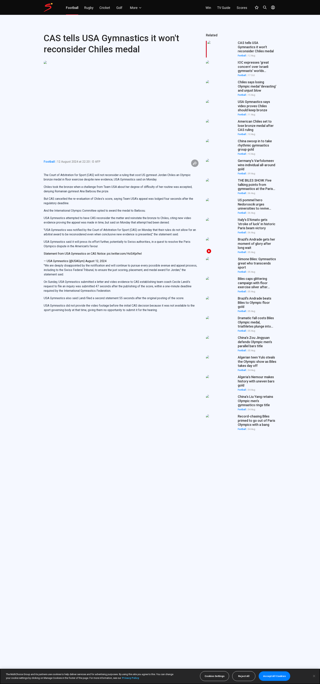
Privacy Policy (130, 677)
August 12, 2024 (95, 261)
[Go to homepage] (48, 7)
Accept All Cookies (274, 676)
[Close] (314, 676)
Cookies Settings (214, 676)
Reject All (243, 676)
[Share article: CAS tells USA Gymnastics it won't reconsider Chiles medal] (195, 163)
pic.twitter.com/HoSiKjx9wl (124, 253)
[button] (241, 68)
